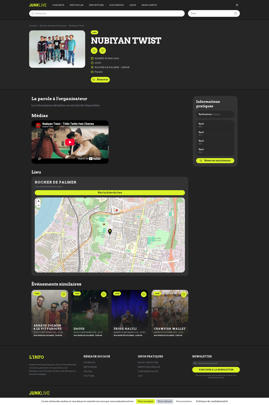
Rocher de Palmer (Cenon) (53, 26)
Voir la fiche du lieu (110, 192)
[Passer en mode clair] (237, 5)
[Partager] (94, 50)
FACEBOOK (89, 362)
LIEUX (132, 5)
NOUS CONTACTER (148, 362)
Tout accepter (145, 401)
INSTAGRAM (90, 367)
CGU (140, 376)
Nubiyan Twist (76, 26)
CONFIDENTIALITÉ (148, 371)
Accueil (33, 26)
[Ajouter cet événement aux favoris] (102, 50)
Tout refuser (165, 401)
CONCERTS (58, 5)
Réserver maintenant (217, 160)
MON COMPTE (149, 5)
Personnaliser (184, 401)
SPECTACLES (77, 5)
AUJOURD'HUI (116, 5)
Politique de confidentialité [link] (212, 401)
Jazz (94, 32)
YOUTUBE (89, 376)
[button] (110, 232)
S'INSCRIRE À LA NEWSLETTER (216, 370)
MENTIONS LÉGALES (149, 367)
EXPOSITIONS (96, 5)
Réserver (102, 79)
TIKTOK (88, 371)
